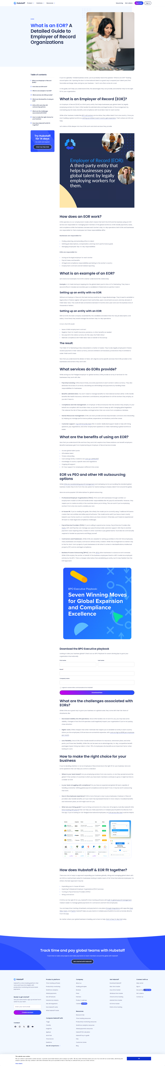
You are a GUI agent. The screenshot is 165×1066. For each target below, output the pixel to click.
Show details (18, 1063)
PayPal (73, 911)
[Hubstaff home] (19, 3)
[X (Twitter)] (24, 1026)
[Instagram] (19, 1026)
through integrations (113, 908)
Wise (61, 911)
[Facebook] (15, 1026)
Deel (131, 908)
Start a (108, 919)
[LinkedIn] (28, 1026)
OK (139, 1058)
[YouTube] (32, 1026)
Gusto (65, 911)
